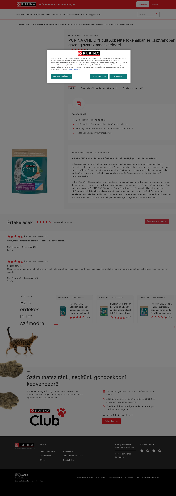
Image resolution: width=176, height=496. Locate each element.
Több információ (74, 69)
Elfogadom (118, 76)
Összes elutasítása (98, 76)
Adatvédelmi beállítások (61, 76)
